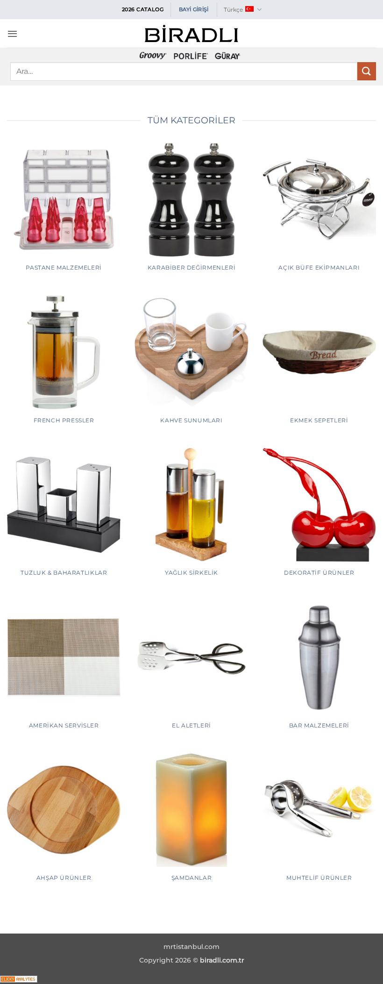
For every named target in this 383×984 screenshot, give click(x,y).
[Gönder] (366, 71)
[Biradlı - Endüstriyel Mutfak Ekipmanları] (191, 33)
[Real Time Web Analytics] (18, 978)
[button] (12, 33)
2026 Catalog (143, 9)
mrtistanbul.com (191, 946)
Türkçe (233, 9)
